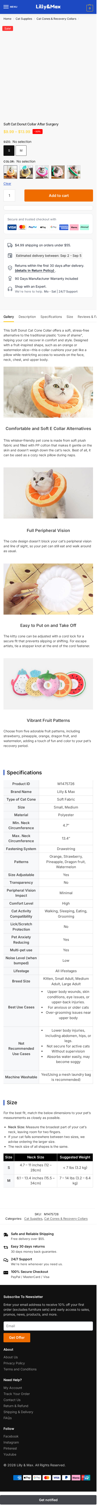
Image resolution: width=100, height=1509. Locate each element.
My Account (12, 1387)
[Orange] (10, 172)
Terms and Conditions (20, 1369)
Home (7, 18)
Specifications (51, 317)
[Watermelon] (74, 172)
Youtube (9, 1454)
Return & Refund (15, 1406)
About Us (10, 1357)
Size (70, 317)
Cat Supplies (24, 18)
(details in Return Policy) (35, 270)
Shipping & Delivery (18, 1412)
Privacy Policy (14, 1363)
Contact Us (11, 1399)
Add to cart (59, 195)
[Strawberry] (58, 172)
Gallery (8, 317)
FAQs (7, 1418)
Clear (7, 183)
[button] (89, 8)
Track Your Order (16, 1393)
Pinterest (10, 1448)
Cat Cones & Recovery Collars (56, 18)
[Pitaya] (42, 172)
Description (27, 317)
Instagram (11, 1442)
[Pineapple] (26, 172)
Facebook (11, 1436)
